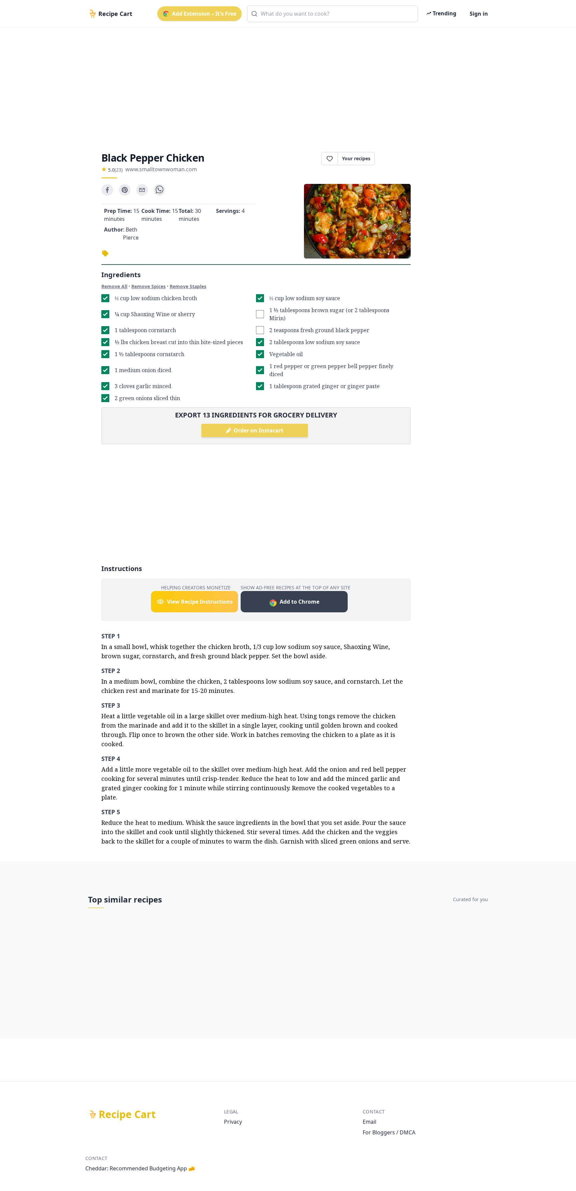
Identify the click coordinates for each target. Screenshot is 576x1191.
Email (369, 1121)
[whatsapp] (159, 190)
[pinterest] (125, 190)
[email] (142, 190)
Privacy (233, 1121)
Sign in (479, 13)
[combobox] (332, 13)
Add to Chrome (299, 601)
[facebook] (107, 190)
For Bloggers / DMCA (389, 1132)
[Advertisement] (285, 84)
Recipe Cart (127, 1114)
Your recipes (356, 158)
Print (396, 158)
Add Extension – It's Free (204, 13)
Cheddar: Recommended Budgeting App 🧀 (140, 1168)
